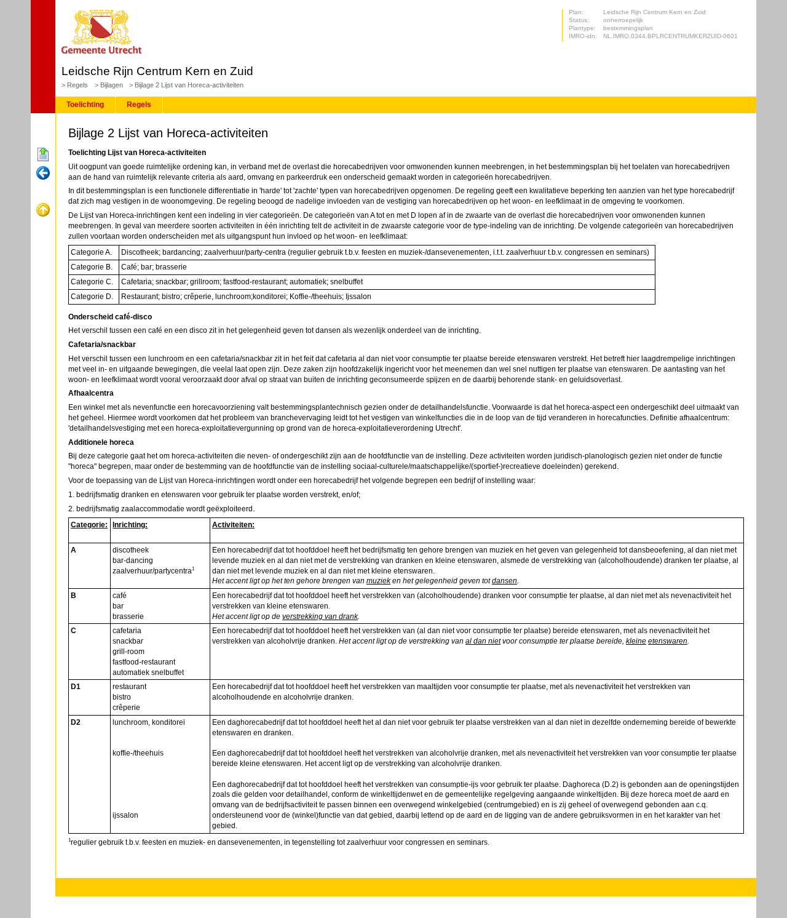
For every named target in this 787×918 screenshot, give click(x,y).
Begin (43, 155)
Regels (77, 85)
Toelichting (85, 104)
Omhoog (43, 210)
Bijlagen (111, 85)
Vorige (43, 173)
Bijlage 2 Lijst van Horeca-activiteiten (189, 85)
